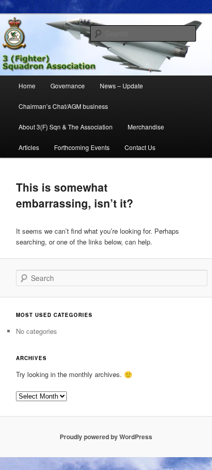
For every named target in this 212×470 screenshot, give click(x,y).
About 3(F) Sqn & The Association (66, 126)
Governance (67, 85)
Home (27, 85)
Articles (29, 147)
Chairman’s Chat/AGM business (63, 106)
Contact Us (140, 147)
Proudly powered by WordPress (106, 436)
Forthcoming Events (82, 147)
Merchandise (146, 126)
